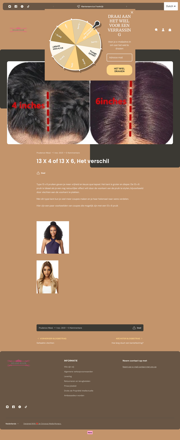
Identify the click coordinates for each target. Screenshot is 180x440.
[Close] (132, 12)
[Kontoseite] (163, 30)
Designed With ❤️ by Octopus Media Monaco (42, 423)
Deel (43, 173)
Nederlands (11, 423)
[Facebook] (16, 6)
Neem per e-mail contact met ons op (140, 367)
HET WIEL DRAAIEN (119, 70)
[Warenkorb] (169, 30)
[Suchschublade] (156, 30)
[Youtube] (22, 6)
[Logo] (18, 29)
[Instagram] (10, 6)
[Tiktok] (28, 6)
